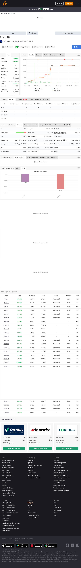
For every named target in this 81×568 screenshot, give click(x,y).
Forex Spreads (6, 503)
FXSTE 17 (6, 351)
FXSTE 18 (6, 362)
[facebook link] (67, 545)
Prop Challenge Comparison (11, 523)
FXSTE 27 (6, 412)
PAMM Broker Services (60, 475)
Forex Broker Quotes (8, 505)
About (55, 513)
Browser (38, 99)
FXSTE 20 (6, 355)
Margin (61, 55)
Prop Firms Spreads (8, 525)
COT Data (5, 483)
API (29, 508)
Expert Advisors (58, 483)
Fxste (6, 299)
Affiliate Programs (59, 473)
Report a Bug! (57, 510)
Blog (54, 515)
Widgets (30, 503)
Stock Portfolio (32, 513)
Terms (4, 539)
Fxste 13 (6, 332)
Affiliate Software (33, 515)
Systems (30, 463)
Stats (8, 55)
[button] (32, 33)
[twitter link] (72, 545)
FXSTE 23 (6, 405)
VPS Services (57, 465)
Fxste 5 (6, 303)
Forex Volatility (6, 473)
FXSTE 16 (6, 347)
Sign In (59, 4)
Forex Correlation (7, 475)
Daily (41, 125)
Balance (38, 55)
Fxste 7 (6, 314)
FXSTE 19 (6, 366)
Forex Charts (32, 473)
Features (30, 505)
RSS (29, 510)
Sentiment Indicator (34, 478)
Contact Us (57, 508)
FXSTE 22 (6, 401)
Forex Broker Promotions (10, 513)
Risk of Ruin (49, 125)
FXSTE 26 (6, 344)
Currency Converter (8, 495)
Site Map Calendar (27, 539)
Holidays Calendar (8, 468)
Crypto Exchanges (59, 485)
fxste (4, 41)
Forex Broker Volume (8, 510)
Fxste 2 (6, 310)
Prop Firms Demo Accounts (10, 528)
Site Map (16, 539)
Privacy (10, 539)
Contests (30, 470)
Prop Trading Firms (59, 463)
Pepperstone (19, 41)
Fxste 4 (6, 340)
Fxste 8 (6, 318)
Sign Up (69, 4)
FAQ (54, 503)
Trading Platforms (59, 480)
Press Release (6, 515)
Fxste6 (6, 306)
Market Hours (6, 463)
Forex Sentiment (33, 475)
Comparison (6, 530)
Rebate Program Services (61, 478)
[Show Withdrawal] (56, 90)
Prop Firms (5, 520)
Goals (31, 99)
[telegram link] (77, 545)
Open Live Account (14, 448)
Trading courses (58, 488)
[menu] (78, 3)
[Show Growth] (55, 88)
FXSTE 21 (6, 359)
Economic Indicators (8, 493)
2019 (17, 168)
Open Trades (20, 157)
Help (54, 505)
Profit (45, 55)
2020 (23, 168)
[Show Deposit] (36, 90)
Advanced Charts (33, 518)
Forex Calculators (7, 488)
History (44, 157)
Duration (58, 125)
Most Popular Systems (35, 465)
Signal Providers (58, 468)
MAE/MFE (66, 125)
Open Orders (32, 157)
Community (31, 460)
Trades (19, 125)
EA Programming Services (61, 470)
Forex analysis (6, 480)
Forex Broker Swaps (8, 508)
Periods (11, 99)
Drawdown (53, 55)
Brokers (56, 460)
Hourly (35, 125)
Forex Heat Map (7, 490)
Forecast (46, 99)
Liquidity (4, 485)
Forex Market (6, 470)
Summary (27, 125)
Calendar (21, 99)
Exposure (54, 157)
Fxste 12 (6, 329)
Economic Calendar (8, 460)
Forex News (5, 478)
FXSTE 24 (6, 408)
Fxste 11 (6, 325)
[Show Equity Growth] (38, 88)
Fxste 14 (6, 336)
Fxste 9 (6, 321)
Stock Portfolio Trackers (61, 490)
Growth (31, 55)
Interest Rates (6, 465)
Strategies (31, 468)
